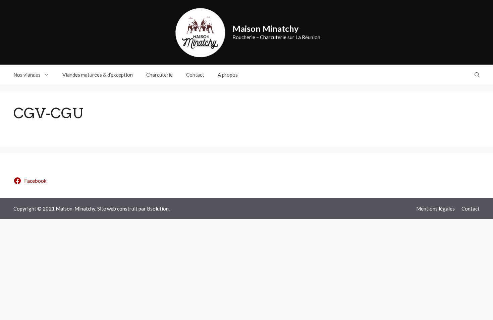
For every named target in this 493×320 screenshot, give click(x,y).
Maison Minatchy (265, 28)
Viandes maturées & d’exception (97, 75)
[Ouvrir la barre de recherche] (477, 75)
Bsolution (158, 209)
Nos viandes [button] (27, 75)
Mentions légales (435, 209)
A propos (228, 75)
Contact (195, 75)
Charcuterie (159, 75)
